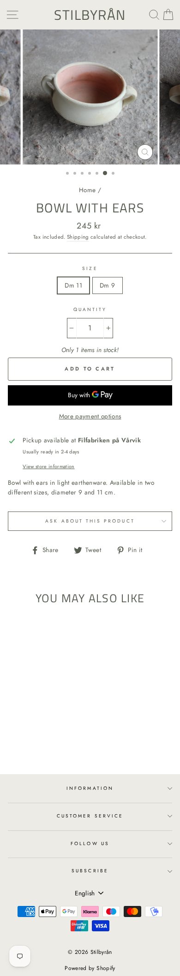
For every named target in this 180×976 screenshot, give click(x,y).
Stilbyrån (90, 14)
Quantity (90, 309)
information (90, 788)
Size (89, 268)
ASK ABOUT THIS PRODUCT (89, 520)
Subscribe (90, 870)
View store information (48, 466)
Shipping (78, 237)
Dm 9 (107, 285)
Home (87, 189)
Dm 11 (73, 285)
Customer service (90, 815)
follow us (90, 843)
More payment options (90, 416)
